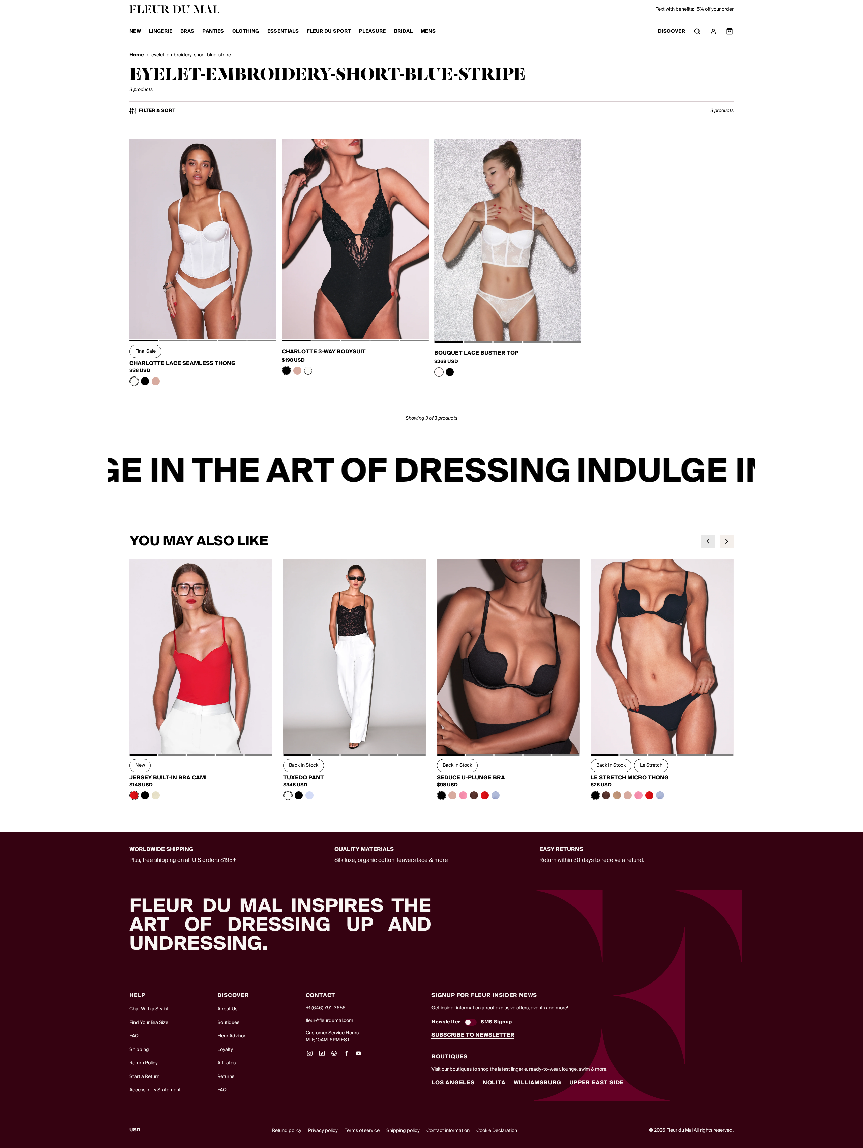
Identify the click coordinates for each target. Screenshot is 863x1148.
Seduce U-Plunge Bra (471, 777)
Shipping (139, 1050)
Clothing (245, 31)
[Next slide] (727, 541)
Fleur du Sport (329, 31)
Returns (225, 1077)
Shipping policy (403, 1131)
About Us (227, 1009)
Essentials (283, 31)
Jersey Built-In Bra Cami (168, 777)
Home (136, 55)
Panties (213, 31)
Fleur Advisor (231, 1036)
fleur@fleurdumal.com (329, 1021)
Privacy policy (323, 1131)
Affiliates (226, 1063)
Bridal (403, 31)
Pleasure (372, 31)
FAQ (134, 1036)
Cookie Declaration (496, 1131)
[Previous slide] (708, 541)
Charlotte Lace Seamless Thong (182, 363)
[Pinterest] (334, 1055)
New (135, 31)
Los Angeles (453, 1082)
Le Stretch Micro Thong (630, 777)
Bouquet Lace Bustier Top (476, 353)
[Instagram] (310, 1055)
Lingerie (160, 31)
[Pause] (746, 471)
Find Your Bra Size (148, 1023)
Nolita (494, 1082)
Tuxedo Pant (303, 777)
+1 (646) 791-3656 (326, 1008)
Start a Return (144, 1077)
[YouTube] (358, 1055)
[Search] (697, 31)
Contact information (448, 1131)
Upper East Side (596, 1082)
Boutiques (228, 1023)
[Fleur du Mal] (174, 9)
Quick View (203, 324)
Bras (187, 31)
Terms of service (362, 1131)
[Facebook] (346, 1055)
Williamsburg (538, 1082)
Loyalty (225, 1050)
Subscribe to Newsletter (473, 1035)
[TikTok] (322, 1055)
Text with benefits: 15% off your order (695, 9)
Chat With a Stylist (149, 1009)
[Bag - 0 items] (729, 31)
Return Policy (143, 1063)
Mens (428, 31)
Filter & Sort (157, 110)
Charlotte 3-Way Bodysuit (324, 351)
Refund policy (286, 1131)
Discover (671, 31)
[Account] (713, 31)
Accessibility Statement (155, 1090)
